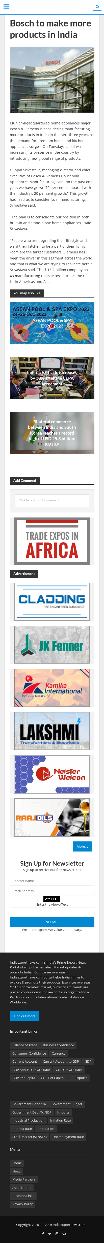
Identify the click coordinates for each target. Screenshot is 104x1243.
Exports (81, 1078)
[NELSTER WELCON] (52, 774)
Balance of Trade (24, 1045)
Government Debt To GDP (31, 1112)
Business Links (23, 1196)
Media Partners (23, 1179)
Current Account (24, 1061)
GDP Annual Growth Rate (31, 1070)
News (16, 1171)
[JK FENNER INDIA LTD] (52, 644)
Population (46, 1129)
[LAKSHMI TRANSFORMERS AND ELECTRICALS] (52, 731)
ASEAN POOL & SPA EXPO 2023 (52, 323)
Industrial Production (28, 1120)
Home (17, 1163)
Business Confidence (58, 1045)
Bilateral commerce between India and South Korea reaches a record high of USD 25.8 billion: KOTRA (52, 433)
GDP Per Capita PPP (55, 1078)
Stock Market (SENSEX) (29, 1137)
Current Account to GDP (61, 1061)
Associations (21, 1188)
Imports (63, 1112)
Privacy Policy (22, 1204)
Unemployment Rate (68, 1137)
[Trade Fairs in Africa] (52, 541)
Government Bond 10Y (29, 1104)
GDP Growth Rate (69, 1070)
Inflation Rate (60, 1120)
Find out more (24, 1016)
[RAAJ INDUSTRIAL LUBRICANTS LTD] (52, 817)
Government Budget (66, 1104)
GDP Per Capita (23, 1078)
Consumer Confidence (29, 1053)
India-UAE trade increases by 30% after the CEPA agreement (52, 378)
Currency (58, 1053)
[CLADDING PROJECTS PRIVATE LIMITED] (52, 601)
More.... (82, 846)
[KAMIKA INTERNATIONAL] (52, 687)
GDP (88, 1061)
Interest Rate (22, 1129)
